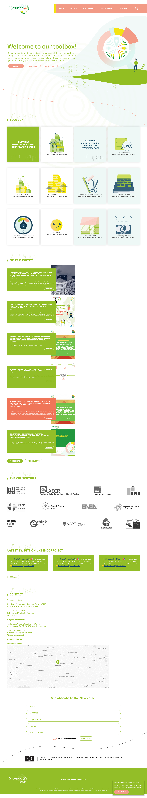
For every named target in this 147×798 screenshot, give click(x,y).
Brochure (49, 66)
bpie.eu (13, 615)
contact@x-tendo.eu (16, 643)
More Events (34, 461)
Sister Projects (107, 8)
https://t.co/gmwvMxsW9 (23, 565)
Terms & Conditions (79, 779)
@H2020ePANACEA (21, 559)
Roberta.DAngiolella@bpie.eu (21, 613)
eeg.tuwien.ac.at (17, 635)
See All (13, 577)
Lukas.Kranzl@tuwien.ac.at (20, 633)
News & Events (89, 8)
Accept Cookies (121, 791)
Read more (49, 288)
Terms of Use (137, 787)
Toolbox (73, 8)
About (61, 8)
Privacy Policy (66, 779)
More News (15, 461)
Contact (123, 8)
